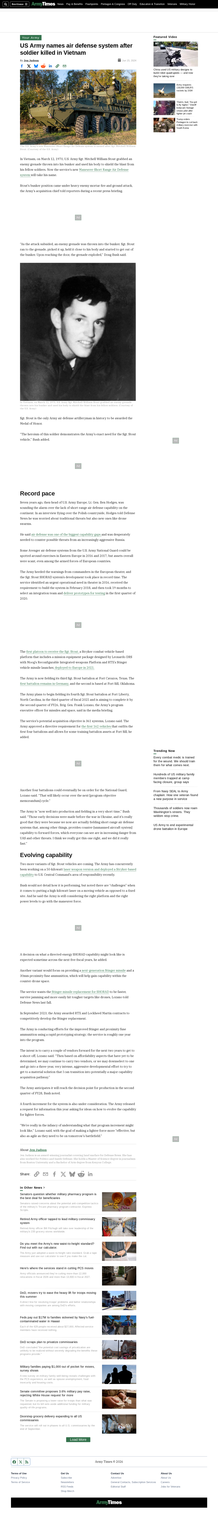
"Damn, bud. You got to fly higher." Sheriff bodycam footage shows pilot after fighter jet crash (186, 108)
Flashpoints (91, 4)
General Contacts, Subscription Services (133, 1482)
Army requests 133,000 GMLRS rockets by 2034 (184, 87)
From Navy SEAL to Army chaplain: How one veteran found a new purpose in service (175, 795)
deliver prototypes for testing (84, 593)
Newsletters (67, 1482)
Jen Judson (31, 60)
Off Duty (132, 4)
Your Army (30, 37)
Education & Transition (152, 4)
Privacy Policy (19, 1477)
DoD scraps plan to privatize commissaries (49, 1342)
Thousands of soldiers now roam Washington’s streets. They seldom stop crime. (175, 811)
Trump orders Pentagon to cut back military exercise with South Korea (187, 123)
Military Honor (187, 4)
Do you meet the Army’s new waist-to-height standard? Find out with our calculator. (57, 1245)
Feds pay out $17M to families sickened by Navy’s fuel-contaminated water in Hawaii (57, 1319)
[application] (175, 54)
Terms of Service (20, 1482)
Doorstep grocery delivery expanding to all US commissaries (51, 1418)
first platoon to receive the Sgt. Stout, (52, 652)
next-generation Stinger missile (103, 970)
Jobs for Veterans (170, 1486)
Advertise (116, 1477)
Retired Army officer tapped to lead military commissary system (57, 1221)
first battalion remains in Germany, (44, 684)
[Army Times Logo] (43, 4)
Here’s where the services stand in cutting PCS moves (56, 1268)
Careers (165, 1482)
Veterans (172, 4)
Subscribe (66, 1477)
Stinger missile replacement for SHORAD (80, 992)
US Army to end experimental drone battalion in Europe (173, 826)
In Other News (31, 1187)
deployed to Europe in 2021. (74, 668)
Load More (78, 1440)
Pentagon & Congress (113, 4)
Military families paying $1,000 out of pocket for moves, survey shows (57, 1368)
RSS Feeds (67, 1486)
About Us (166, 1477)
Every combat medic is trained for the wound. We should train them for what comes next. (174, 761)
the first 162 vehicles (96, 726)
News (60, 4)
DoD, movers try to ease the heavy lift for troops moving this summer (58, 1294)
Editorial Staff (118, 1486)
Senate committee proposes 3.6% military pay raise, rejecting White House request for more (55, 1393)
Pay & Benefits (74, 4)
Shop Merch (67, 1491)
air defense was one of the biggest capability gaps (66, 534)
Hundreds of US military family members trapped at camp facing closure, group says (174, 778)
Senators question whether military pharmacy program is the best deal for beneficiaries (58, 1196)
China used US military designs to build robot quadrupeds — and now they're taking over (173, 73)
